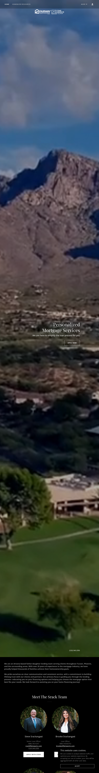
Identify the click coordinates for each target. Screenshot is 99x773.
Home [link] (7, 4)
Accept (77, 766)
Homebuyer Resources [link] (21, 4)
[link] (49, 4)
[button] (84, 4)
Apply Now (72, 343)
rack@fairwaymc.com (34, 746)
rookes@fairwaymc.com (66, 746)
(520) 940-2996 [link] (74, 650)
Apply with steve (33, 754)
